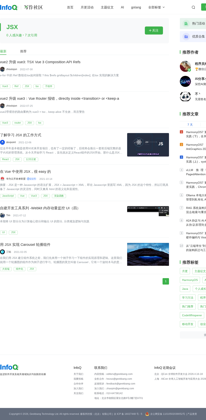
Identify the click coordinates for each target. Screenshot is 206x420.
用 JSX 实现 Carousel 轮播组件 (25, 245)
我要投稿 (78, 378)
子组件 (48, 86)
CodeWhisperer (192, 315)
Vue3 (5, 86)
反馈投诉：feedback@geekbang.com (114, 383)
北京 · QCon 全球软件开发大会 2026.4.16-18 (178, 374)
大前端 (5, 268)
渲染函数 (59, 195)
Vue (22, 195)
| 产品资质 (191, 414)
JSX (27, 86)
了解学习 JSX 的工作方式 (20, 135)
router (17, 122)
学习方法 (187, 297)
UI (3, 232)
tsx (37, 86)
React (5, 159)
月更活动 (87, 7)
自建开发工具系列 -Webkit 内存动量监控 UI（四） (40, 208)
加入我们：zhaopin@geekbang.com (114, 388)
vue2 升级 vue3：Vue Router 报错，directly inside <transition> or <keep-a (59, 99)
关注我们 (78, 393)
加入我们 (78, 388)
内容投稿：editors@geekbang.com (113, 374)
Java (185, 288)
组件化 (19, 268)
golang (136, 7)
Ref (16, 86)
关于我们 (78, 374)
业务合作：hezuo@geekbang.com (113, 378)
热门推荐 (187, 306)
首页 (70, 7)
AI (122, 7)
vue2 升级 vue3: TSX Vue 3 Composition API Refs (40, 62)
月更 (185, 271)
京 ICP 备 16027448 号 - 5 (128, 414)
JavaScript (8, 195)
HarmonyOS (190, 280)
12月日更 (31, 159)
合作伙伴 (78, 383)
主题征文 (107, 7)
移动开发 (187, 324)
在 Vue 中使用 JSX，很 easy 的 (25, 172)
